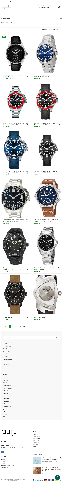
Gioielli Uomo (6, 354)
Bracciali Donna (7, 364)
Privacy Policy (4, 467)
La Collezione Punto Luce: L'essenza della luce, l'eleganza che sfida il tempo (52, 458)
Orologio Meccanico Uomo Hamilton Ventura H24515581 (45, 316)
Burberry (6, 383)
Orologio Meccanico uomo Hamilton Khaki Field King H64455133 (46, 268)
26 (20, 326)
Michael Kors (7, 406)
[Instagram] (6, 451)
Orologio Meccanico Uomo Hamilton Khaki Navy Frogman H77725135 (15, 124)
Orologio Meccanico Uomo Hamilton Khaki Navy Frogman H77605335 (46, 172)
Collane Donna (7, 361)
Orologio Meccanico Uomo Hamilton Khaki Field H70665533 (15, 316)
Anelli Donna (6, 356)
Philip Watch (7, 409)
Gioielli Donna (7, 346)
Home (2, 22)
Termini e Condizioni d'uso (7, 465)
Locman (6, 401)
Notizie (3, 459)
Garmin (6, 396)
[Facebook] (2, 452)
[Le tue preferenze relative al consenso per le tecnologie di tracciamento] (60, 480)
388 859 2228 (45, 7)
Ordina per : (44, 29)
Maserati (6, 404)
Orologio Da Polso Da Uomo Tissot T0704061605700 (13, 75)
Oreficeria (35, 444)
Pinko (6, 411)
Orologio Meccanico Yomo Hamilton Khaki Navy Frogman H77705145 (46, 75)
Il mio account (57, 1)
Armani (6, 380)
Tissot (6, 414)
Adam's (6, 377)
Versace (6, 417)
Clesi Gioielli (7, 390)
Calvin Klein (7, 385)
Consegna (3, 461)
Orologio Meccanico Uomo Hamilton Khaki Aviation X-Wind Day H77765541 (46, 220)
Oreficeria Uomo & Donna (10, 367)
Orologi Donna (7, 348)
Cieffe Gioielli (8, 388)
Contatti (35, 446)
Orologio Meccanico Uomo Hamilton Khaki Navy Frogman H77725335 (46, 124)
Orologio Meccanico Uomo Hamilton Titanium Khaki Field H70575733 (13, 268)
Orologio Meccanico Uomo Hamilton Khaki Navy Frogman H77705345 (15, 172)
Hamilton (6, 398)
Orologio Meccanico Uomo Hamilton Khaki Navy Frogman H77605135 (15, 220)
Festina (6, 393)
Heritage (35, 434)
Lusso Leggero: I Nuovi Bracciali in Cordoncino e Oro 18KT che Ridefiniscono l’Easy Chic (51, 469)
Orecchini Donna (7, 359)
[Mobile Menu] (61, 18)
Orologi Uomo (36, 438)
